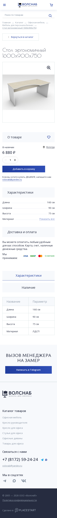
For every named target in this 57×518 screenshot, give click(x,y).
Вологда (50, 147)
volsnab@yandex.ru (12, 179)
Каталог (19, 22)
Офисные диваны (12, 438)
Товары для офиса (12, 443)
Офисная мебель (36, 22)
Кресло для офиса (12, 427)
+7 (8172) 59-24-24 (20, 459)
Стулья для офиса (12, 433)
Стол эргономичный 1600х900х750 (19, 28)
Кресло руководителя (14, 422)
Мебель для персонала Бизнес (17, 25)
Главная (6, 22)
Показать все (47, 218)
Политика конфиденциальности (19, 500)
